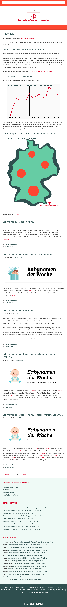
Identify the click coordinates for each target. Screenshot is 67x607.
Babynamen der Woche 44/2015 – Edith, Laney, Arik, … (30, 254)
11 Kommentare (9, 346)
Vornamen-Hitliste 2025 (10, 487)
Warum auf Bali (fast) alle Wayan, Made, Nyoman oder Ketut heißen (36, 542)
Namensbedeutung (30, 590)
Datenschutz (40, 587)
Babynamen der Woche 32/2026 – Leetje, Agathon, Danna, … (22, 526)
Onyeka (59, 391)
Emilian (52, 71)
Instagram (43, 592)
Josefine (33, 71)
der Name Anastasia (27, 38)
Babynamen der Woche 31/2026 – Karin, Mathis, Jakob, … (28, 553)
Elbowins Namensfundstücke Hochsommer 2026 (18, 524)
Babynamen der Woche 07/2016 (18, 222)
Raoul (11, 395)
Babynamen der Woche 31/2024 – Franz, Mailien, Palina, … (27, 550)
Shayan (55, 455)
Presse (29, 587)
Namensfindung (47, 590)
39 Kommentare (9, 246)
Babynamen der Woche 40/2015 (18, 310)
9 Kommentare (9, 302)
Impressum (20, 587)
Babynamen (60, 590)
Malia (14, 295)
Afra (14, 460)
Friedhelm (6, 239)
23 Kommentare (9, 467)
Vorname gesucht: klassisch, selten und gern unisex (20, 513)
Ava (37, 71)
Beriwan (22, 451)
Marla (43, 457)
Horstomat (6, 490)
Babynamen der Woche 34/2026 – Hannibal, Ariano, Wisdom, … (23, 510)
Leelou (47, 449)
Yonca (43, 453)
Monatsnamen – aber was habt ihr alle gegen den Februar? (22, 516)
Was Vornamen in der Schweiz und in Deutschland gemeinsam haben (25, 508)
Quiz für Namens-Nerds (10, 495)
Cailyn (36, 449)
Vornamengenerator (9, 492)
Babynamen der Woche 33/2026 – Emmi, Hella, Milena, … (21, 521)
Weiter (25, 475)
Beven (13, 457)
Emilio (30, 291)
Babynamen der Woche (11, 244)
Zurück (6, 475)
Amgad (17, 214)
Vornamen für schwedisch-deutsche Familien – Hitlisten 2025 (22, 529)
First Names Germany (28, 592)
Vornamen (9, 587)
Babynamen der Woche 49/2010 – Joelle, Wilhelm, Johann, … (33, 415)
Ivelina (41, 455)
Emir (40, 71)
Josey (38, 460)
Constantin (46, 71)
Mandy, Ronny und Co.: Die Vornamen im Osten (18, 518)
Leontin (32, 391)
